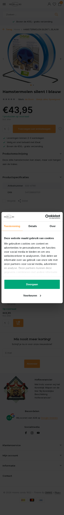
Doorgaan (32, 284)
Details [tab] (33, 226)
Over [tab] (52, 226)
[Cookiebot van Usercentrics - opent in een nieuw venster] (45, 216)
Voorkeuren (30, 295)
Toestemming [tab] (12, 226)
